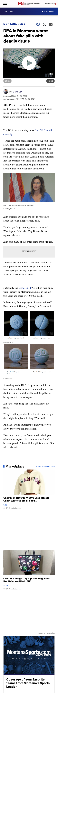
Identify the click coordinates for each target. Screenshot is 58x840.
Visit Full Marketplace (45, 466)
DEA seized (25, 287)
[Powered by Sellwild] (50, 633)
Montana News (14, 23)
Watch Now (50, 4)
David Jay (17, 91)
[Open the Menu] (4, 4)
